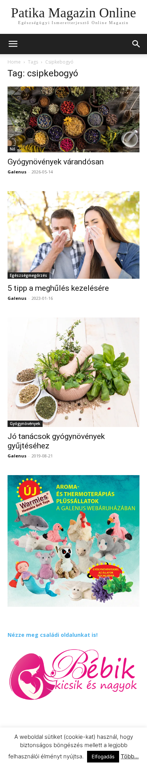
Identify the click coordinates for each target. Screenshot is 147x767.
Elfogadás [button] (103, 756)
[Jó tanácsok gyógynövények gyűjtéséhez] (73, 372)
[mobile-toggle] (13, 44)
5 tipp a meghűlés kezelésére (58, 288)
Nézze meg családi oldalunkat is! (53, 634)
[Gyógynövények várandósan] (73, 119)
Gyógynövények (25, 423)
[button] (136, 44)
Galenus (17, 172)
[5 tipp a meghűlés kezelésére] (73, 235)
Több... (130, 756)
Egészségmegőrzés (28, 275)
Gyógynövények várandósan (56, 161)
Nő (12, 149)
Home (14, 62)
